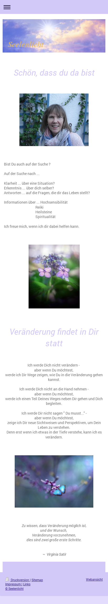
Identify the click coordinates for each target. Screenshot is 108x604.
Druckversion (20, 580)
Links (26, 584)
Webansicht (94, 579)
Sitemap (37, 580)
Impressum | (13, 584)
